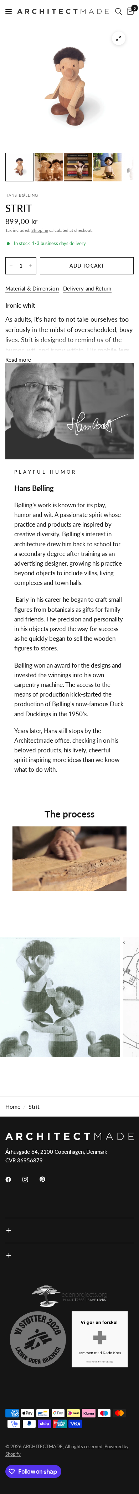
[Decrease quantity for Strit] (11, 266)
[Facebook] (13, 1179)
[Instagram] (30, 1179)
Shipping (39, 230)
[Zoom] (118, 38)
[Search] (118, 11)
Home (12, 1106)
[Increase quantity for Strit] (30, 266)
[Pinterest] (47, 1179)
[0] (129, 11)
